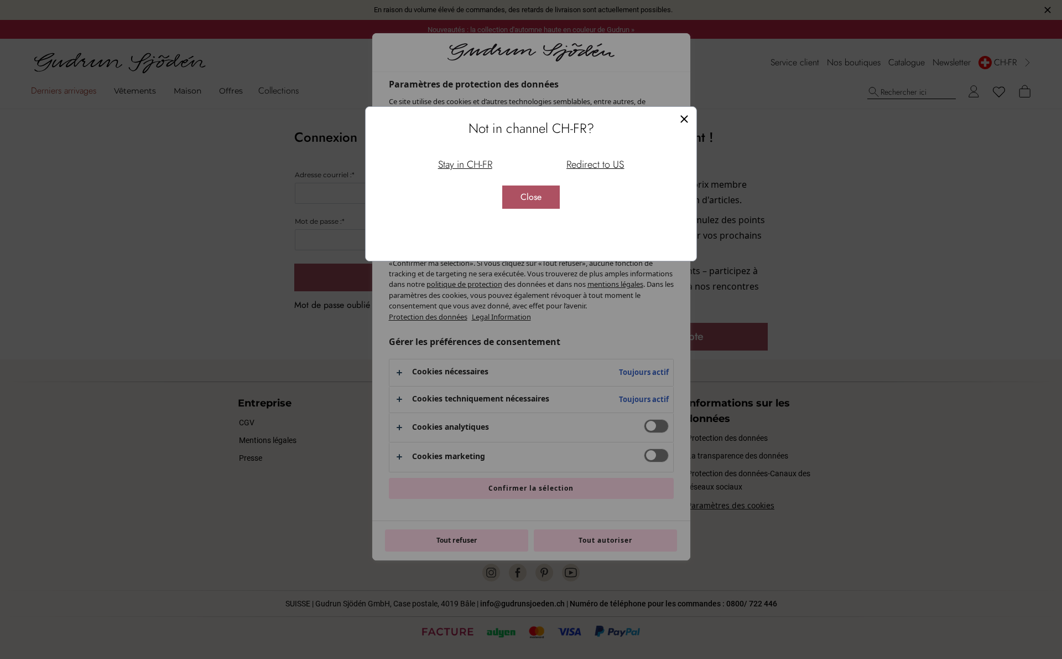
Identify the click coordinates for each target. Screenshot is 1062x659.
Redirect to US (595, 164)
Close (531, 197)
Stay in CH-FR (465, 164)
